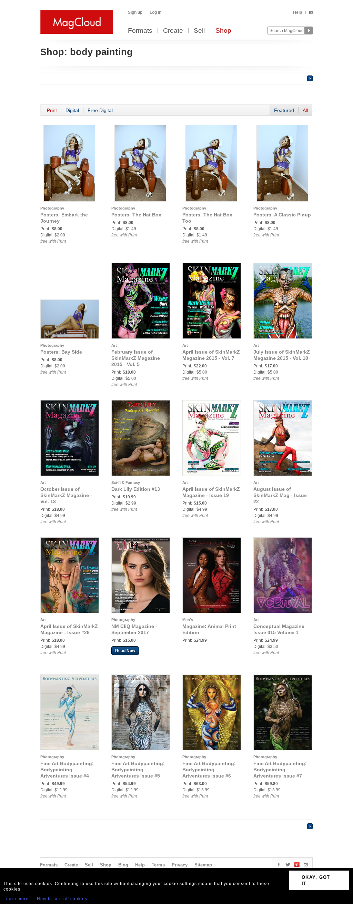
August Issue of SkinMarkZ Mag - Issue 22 (280, 495)
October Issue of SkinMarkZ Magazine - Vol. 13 (66, 495)
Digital (72, 110)
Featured (284, 110)
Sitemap (203, 864)
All (305, 110)
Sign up (135, 12)
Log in (155, 12)
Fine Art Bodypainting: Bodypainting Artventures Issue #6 (209, 770)
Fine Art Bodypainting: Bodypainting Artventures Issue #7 (280, 770)
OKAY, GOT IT (316, 880)
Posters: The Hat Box (136, 214)
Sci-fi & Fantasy (125, 482)
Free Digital (100, 110)
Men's (187, 620)
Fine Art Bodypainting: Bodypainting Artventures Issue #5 (138, 770)
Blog (123, 864)
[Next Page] (310, 78)
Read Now (125, 650)
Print (52, 110)
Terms (158, 864)
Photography (52, 208)
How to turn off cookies (62, 898)
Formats (140, 31)
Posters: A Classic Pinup (282, 214)
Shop (223, 31)
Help (297, 12)
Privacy (180, 864)
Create (173, 31)
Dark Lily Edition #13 (135, 489)
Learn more (16, 898)
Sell (199, 31)
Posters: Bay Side (61, 352)
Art (114, 345)
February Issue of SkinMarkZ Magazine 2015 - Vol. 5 (135, 358)
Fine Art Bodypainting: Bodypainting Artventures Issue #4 (67, 770)
